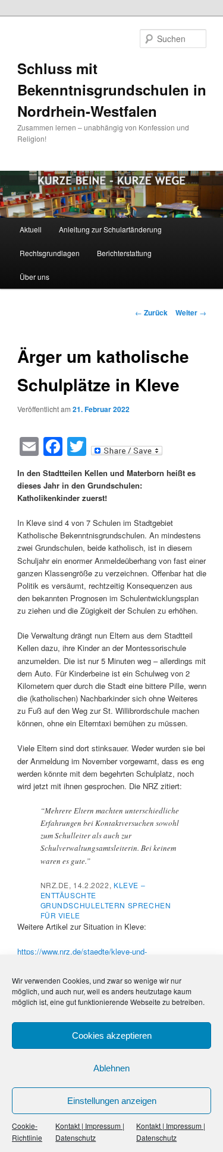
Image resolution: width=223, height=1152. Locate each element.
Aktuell (31, 229)
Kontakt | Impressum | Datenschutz (89, 1132)
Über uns (34, 277)
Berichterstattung (124, 253)
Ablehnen (111, 1068)
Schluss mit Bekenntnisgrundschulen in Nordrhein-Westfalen (111, 89)
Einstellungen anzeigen (111, 1101)
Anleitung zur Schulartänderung (110, 229)
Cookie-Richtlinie (27, 1132)
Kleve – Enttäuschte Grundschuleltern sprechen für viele (105, 900)
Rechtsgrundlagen (50, 253)
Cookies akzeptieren (112, 1035)
